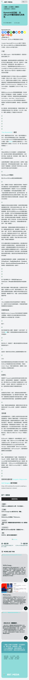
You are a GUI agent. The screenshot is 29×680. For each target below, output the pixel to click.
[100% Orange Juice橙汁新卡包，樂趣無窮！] (14, 558)
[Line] (11, 32)
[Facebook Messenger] (5, 32)
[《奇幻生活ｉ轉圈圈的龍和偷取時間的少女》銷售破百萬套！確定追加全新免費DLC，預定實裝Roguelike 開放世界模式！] (14, 616)
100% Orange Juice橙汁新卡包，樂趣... (12, 511)
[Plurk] (3, 35)
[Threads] (14, 32)
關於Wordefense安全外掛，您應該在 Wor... (13, 529)
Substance (7, 8)
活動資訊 (4, 504)
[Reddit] (19, 32)
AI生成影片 (4, 515)
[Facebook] (3, 32)
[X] (8, 32)
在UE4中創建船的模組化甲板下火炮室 (7, 546)
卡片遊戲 (4, 509)
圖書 (3, 533)
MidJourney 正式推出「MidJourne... (11, 517)
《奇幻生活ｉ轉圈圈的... (10, 623)
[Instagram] (8, 35)
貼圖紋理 (17, 6)
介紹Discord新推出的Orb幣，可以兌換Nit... (13, 506)
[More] (11, 35)
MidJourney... (7, 595)
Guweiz (11, 141)
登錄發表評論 (14, 499)
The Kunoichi (6, 132)
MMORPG (4, 520)
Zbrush (13, 8)
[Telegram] (16, 32)
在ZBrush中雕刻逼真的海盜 (21, 545)
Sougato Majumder (19, 479)
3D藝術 (5, 6)
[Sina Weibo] (25, 32)
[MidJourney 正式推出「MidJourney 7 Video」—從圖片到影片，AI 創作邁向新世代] (14, 588)
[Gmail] (5, 35)
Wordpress (5, 527)
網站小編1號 (9, 22)
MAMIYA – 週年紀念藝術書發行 (9, 535)
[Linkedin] (22, 32)
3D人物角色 (11, 6)
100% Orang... (8, 565)
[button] (14, 115)
